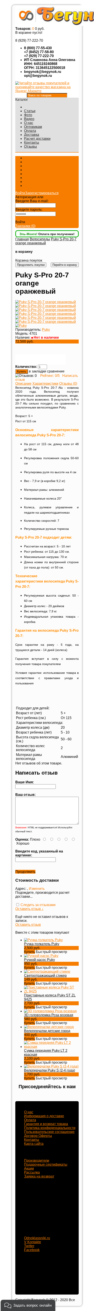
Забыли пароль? (28, 218)
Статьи (29, 111)
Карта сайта (34, 1144)
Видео (29, 119)
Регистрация (54, 197)
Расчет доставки (37, 138)
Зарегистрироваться (42, 193)
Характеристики (45, 383)
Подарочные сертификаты (45, 1164)
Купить (29, 952)
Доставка (31, 135)
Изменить (37, 888)
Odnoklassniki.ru (37, 1238)
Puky (46, 329)
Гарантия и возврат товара (46, 1124)
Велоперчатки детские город (47, 1031)
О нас (28, 123)
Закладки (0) (25, 226)
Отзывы (30, 146)
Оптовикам (33, 127)
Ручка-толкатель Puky (41, 944)
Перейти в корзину (64, 264)
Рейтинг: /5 (50, 376)
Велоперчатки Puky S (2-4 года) (49, 1070)
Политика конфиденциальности (49, 1128)
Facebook (32, 1250)
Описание (23, 383)
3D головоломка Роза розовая (48, 1015)
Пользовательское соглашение (49, 1132)
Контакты (31, 142)
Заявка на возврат (39, 1176)
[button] (28, 1305)
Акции (29, 1168)
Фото (28, 115)
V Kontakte (32, 1242)
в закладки (37, 371)
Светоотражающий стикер (45, 975)
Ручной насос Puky (39, 960)
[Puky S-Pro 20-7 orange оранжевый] (45, 302)
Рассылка (32, 1172)
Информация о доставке (44, 1116)
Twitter (29, 1246)
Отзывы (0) (68, 383)
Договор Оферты (38, 1136)
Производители (36, 1160)
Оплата (30, 131)
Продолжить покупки (31, 264)
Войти (20, 193)
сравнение (55, 371)
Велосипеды (40, 239)
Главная (22, 239)
